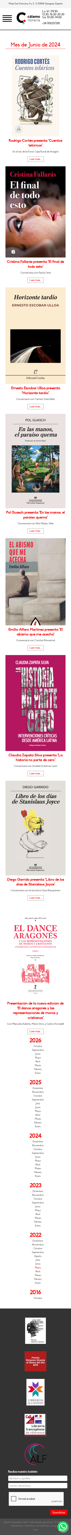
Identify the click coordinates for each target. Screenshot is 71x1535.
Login (35, 1529)
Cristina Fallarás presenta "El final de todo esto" (35, 264)
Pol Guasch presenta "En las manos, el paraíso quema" (35, 514)
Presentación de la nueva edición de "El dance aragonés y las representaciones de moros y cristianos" (35, 1010)
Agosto (38, 1256)
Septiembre (38, 1050)
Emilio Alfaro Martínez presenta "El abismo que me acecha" (35, 631)
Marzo (38, 1065)
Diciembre (38, 1088)
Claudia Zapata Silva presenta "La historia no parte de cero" (35, 757)
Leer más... (35, 159)
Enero (38, 1073)
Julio (38, 1103)
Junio (37, 1053)
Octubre (37, 1046)
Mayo (38, 1057)
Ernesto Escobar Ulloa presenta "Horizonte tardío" (35, 390)
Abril (37, 1061)
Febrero (38, 1069)
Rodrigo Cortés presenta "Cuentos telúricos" (35, 143)
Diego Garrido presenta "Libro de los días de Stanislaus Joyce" (35, 881)
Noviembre (38, 1092)
